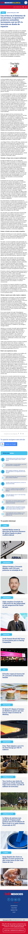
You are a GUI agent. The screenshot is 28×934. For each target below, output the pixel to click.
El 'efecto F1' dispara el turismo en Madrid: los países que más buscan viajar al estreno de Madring (15, 489)
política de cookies (19, 926)
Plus (3, 12)
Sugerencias (14, 905)
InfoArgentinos (7, 562)
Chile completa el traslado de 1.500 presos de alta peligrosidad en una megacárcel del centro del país (15, 471)
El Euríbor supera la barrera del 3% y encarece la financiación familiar (16, 483)
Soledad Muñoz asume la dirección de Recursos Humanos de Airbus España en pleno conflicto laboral (16, 459)
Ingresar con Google (10, 444)
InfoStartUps (6, 634)
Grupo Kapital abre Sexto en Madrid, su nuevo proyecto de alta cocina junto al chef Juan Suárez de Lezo (15, 514)
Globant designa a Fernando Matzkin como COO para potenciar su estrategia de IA (16, 465)
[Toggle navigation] (26, 7)
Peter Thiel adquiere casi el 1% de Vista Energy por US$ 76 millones (15, 495)
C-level (4, 525)
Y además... (6, 852)
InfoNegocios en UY (8, 777)
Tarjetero (14, 907)
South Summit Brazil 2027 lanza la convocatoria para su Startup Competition (16, 477)
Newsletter (14, 910)
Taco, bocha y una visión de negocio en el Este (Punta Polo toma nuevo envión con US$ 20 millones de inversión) (15, 502)
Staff (14, 912)
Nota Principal (6, 704)
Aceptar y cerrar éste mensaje (14, 930)
